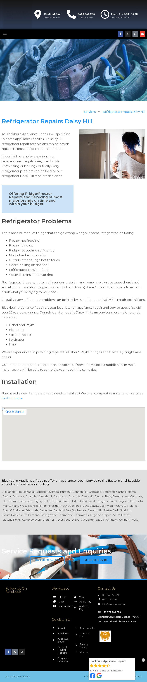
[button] (5, 34)
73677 (135, 617)
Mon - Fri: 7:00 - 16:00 (124, 14)
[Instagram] (128, 34)
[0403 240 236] (71, 14)
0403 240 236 (86, 14)
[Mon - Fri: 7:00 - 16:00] (104, 14)
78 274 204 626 (112, 612)
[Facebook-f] (120, 34)
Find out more (12, 398)
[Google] (135, 34)
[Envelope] (142, 34)
